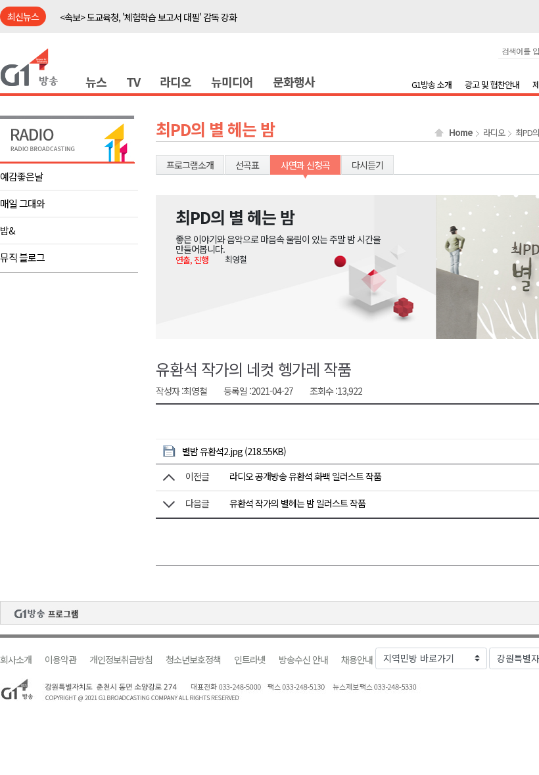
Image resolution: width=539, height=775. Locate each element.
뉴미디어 (232, 81)
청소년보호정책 (193, 659)
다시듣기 (367, 164)
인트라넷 (250, 659)
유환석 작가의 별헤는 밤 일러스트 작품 (297, 503)
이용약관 (60, 659)
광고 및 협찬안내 (492, 84)
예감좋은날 (21, 176)
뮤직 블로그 (22, 257)
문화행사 (294, 81)
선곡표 (247, 164)
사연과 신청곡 (305, 164)
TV (133, 81)
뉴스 (95, 81)
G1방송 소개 (431, 84)
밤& (7, 230)
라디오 (175, 81)
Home (461, 132)
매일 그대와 (22, 203)
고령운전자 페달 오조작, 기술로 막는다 (128, 19)
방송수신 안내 (303, 659)
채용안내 (357, 659)
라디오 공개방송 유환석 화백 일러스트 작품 (305, 476)
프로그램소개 (190, 164)
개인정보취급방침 (120, 659)
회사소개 (16, 659)
